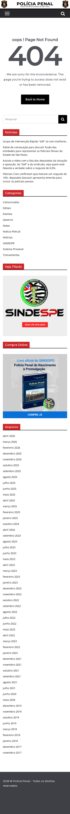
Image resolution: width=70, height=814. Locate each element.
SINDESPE (9, 243)
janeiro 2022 (10, 653)
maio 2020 (9, 699)
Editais (7, 208)
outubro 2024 (11, 524)
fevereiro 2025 (11, 512)
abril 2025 (9, 500)
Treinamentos (11, 255)
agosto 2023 (10, 541)
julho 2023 (9, 547)
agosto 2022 (10, 612)
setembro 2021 (12, 676)
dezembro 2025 (12, 453)
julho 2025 (9, 482)
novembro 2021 (12, 664)
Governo (8, 219)
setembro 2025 (12, 471)
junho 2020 (9, 694)
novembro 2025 (12, 459)
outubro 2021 (11, 670)
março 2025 (10, 506)
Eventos (7, 214)
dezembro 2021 (12, 658)
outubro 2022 (11, 600)
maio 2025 (9, 494)
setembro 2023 (12, 535)
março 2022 (10, 641)
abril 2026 (9, 436)
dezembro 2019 (12, 705)
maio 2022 (9, 629)
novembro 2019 (12, 711)
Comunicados (11, 202)
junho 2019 (9, 723)
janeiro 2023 (10, 582)
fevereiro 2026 (11, 447)
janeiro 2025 (10, 518)
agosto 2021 (10, 682)
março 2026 (10, 441)
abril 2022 (9, 635)
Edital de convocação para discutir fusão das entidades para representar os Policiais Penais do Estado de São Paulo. (32, 151)
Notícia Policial (11, 231)
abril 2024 (9, 529)
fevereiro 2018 (11, 735)
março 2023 (10, 570)
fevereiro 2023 (11, 576)
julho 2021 (9, 688)
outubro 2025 (11, 465)
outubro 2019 (11, 717)
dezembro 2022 (12, 588)
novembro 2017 (12, 752)
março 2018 (10, 729)
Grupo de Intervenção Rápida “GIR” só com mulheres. (35, 141)
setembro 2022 (12, 606)
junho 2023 (9, 553)
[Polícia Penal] (35, 2)
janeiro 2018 (10, 741)
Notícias (8, 237)
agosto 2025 (10, 477)
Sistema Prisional (13, 249)
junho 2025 (9, 488)
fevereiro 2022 (11, 647)
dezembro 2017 (12, 746)
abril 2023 (9, 565)
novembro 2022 (12, 594)
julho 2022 (9, 617)
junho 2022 (9, 623)
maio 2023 (9, 559)
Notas (6, 225)
